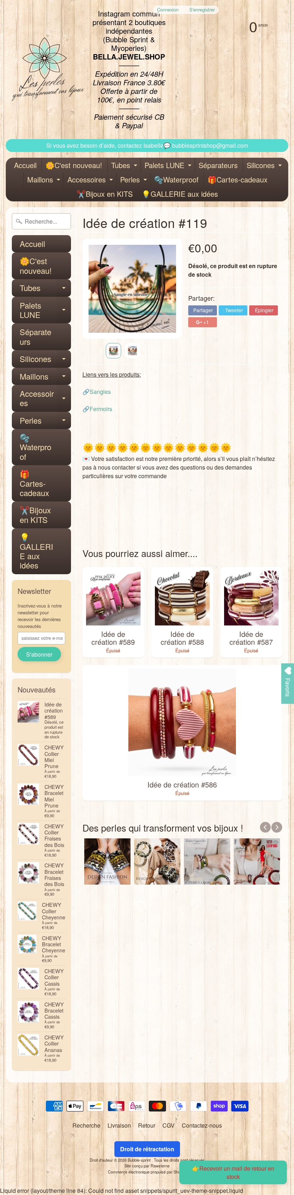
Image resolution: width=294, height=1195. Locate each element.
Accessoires (91, 180)
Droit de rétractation (147, 1149)
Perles (134, 180)
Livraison (119, 1125)
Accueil (25, 165)
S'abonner (39, 654)
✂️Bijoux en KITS (105, 194)
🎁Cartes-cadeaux (237, 179)
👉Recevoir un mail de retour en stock (233, 1172)
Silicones (265, 166)
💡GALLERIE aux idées (180, 194)
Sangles (100, 391)
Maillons (44, 180)
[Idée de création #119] (113, 350)
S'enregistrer (202, 10)
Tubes (125, 166)
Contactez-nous (202, 1125)
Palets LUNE (168, 166)
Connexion (168, 10)
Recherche (86, 1125)
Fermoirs (101, 409)
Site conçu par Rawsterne (147, 1165)
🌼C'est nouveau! (74, 165)
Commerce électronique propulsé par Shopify (147, 1172)
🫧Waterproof (176, 179)
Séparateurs (218, 165)
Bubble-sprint (140, 1160)
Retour (146, 1125)
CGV (168, 1125)
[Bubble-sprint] (47, 69)
